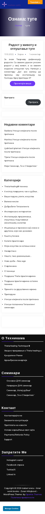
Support (8, 439)
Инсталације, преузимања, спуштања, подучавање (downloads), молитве (17, 220)
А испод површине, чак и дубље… (21, 191)
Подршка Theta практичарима (20, 276)
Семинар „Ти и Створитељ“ (23, 166)
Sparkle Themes (34, 494)
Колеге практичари (14, 241)
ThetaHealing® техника (16, 186)
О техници (9, 271)
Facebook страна (15, 465)
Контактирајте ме (13, 416)
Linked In (11, 474)
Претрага (9, 98)
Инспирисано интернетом (17, 211)
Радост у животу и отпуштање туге (22, 46)
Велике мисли (11, 201)
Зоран (21, 54)
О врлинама (10, 266)
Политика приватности (22, 497)
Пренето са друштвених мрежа (20, 289)
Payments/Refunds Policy (17, 435)
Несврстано (10, 251)
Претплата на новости (15, 425)
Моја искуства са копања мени (19, 246)
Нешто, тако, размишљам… (17, 256)
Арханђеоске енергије (15, 360)
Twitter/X (11, 470)
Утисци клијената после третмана (21, 299)
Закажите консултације (16, 420)
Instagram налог (15, 460)
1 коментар (35, 54)
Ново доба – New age (15, 261)
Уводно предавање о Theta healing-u (23, 351)
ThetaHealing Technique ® (17, 346)
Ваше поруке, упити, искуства (19, 196)
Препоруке (9, 294)
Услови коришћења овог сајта (19, 430)
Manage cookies (11, 508)
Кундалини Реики (13, 355)
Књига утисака (11, 236)
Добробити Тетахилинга (16, 206)
